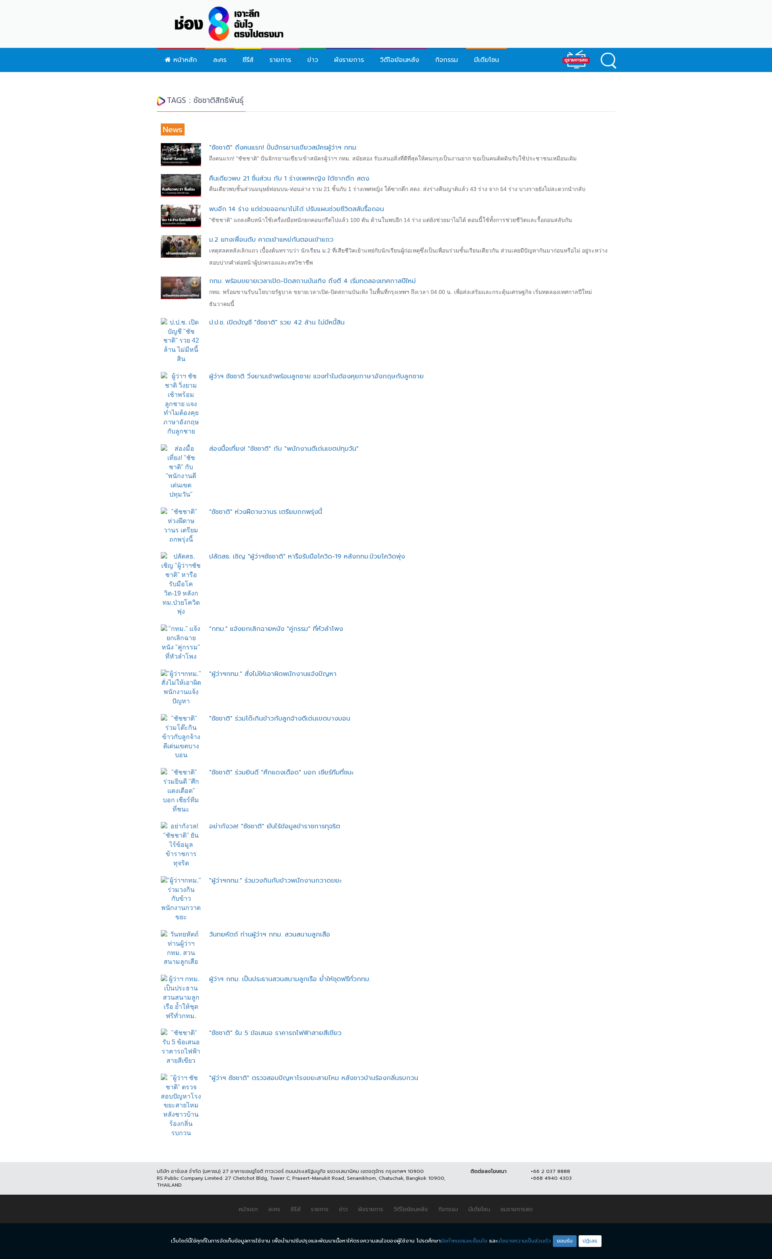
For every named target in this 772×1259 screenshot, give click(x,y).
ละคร (219, 60)
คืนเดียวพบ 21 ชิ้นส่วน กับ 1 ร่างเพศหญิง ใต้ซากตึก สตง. (289, 178)
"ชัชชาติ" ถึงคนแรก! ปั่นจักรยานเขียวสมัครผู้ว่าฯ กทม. (283, 147)
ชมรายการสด (517, 1209)
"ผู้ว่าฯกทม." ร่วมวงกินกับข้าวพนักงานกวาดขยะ (275, 880)
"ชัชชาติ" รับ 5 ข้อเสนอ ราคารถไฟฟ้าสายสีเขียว (275, 1033)
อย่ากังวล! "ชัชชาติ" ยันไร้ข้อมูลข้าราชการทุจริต (274, 826)
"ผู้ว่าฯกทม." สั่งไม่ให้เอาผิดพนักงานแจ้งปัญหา (273, 674)
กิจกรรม (446, 60)
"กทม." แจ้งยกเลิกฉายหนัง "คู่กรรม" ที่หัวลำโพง (276, 629)
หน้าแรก (248, 1209)
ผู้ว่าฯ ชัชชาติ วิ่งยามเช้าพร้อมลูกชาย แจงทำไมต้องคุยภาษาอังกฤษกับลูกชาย (316, 376)
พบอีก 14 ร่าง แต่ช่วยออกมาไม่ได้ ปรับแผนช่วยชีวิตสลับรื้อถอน (296, 209)
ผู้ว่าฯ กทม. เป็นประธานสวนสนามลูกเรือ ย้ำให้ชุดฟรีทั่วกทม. (289, 979)
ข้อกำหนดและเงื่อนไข (464, 1241)
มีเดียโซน (486, 60)
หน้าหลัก (184, 60)
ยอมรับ (565, 1241)
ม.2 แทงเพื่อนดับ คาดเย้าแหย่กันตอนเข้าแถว (271, 239)
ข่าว (312, 60)
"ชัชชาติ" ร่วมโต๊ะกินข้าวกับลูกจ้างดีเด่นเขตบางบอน (279, 718)
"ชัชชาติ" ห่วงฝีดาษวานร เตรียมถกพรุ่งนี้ (265, 512)
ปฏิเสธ (590, 1241)
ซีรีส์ (247, 60)
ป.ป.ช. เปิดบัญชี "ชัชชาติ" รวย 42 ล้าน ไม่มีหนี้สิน (277, 322)
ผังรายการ (349, 60)
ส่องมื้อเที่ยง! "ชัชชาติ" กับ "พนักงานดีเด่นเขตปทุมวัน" (284, 449)
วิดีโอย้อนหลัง (399, 60)
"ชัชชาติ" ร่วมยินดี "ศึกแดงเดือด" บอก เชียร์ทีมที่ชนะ (281, 772)
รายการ (280, 60)
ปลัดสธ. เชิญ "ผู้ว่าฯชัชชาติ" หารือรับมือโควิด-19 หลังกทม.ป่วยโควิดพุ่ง (307, 556)
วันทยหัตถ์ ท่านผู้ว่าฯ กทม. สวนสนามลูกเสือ (269, 934)
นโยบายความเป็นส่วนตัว (524, 1241)
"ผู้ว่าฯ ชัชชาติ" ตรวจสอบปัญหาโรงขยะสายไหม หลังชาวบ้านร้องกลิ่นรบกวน (313, 1078)
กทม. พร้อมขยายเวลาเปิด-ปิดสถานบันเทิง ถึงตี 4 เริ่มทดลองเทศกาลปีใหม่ (312, 281)
